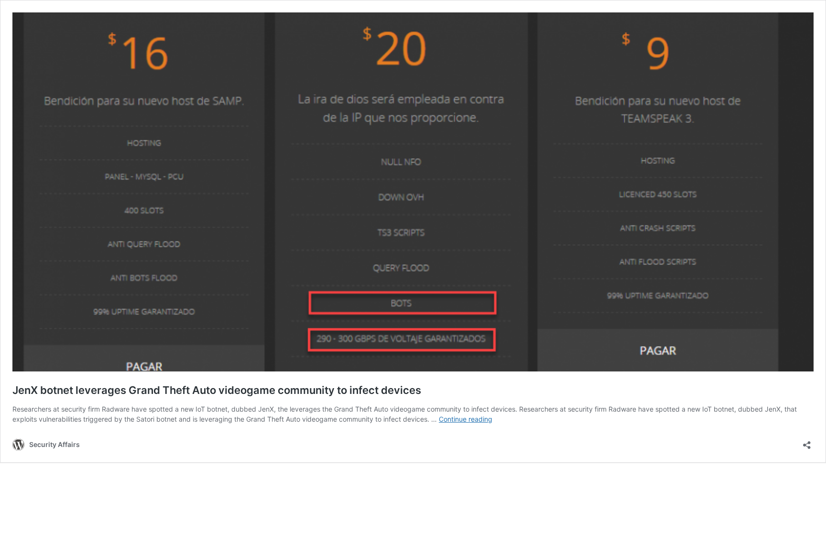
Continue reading (465, 419)
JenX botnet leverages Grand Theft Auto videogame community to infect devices (216, 390)
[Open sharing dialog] (807, 442)
